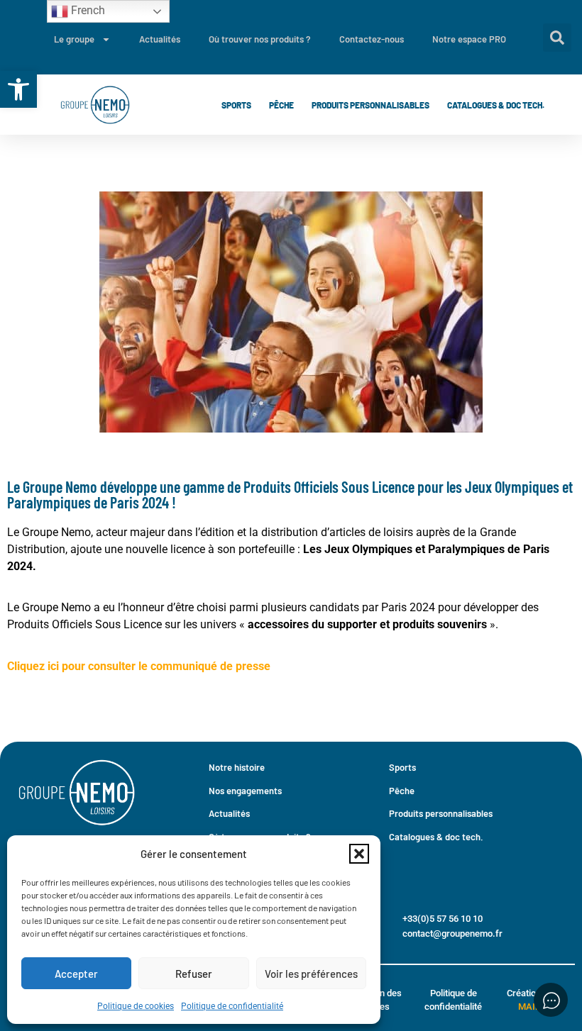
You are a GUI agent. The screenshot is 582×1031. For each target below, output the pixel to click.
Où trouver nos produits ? (260, 39)
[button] (18, 89)
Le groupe (74, 39)
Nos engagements (245, 790)
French (86, 10)
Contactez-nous (371, 39)
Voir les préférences (311, 973)
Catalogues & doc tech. (495, 105)
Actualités (159, 39)
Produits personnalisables (370, 105)
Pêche (281, 105)
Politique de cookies (135, 1006)
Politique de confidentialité (232, 1006)
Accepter (76, 973)
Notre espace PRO (469, 39)
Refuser (193, 973)
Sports (236, 105)
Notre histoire (237, 767)
